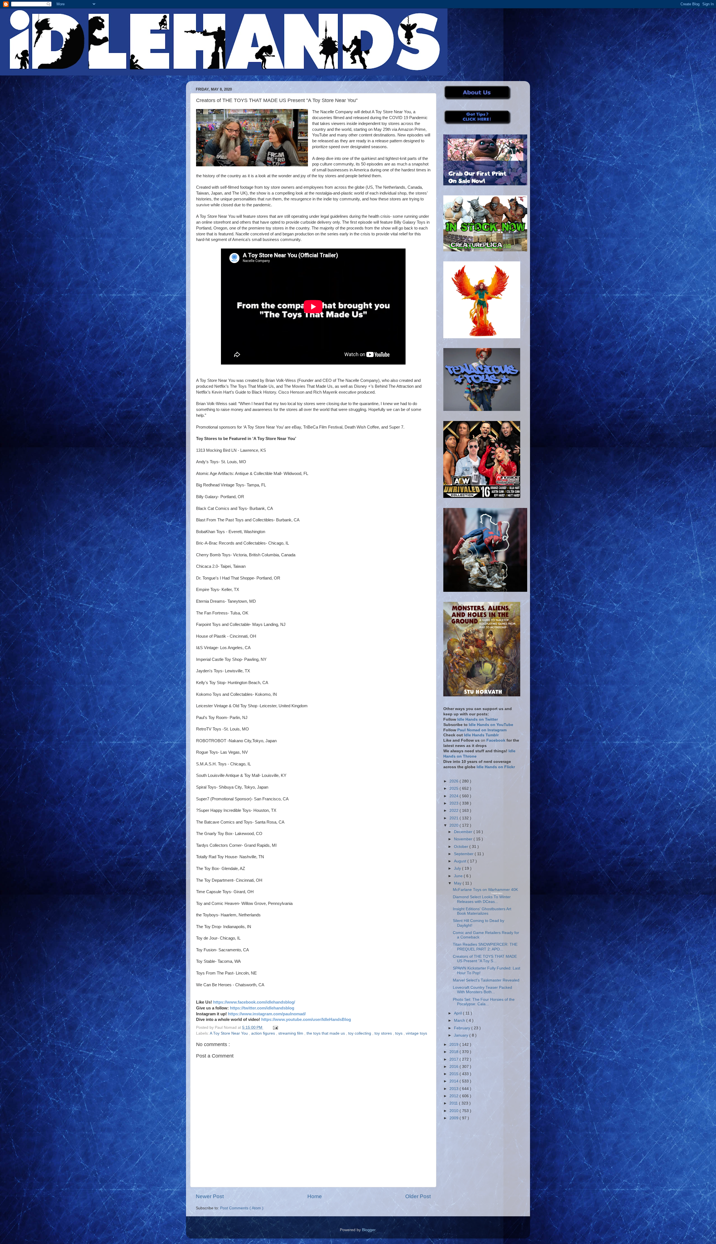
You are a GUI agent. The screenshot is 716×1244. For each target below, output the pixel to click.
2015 (454, 1074)
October (461, 847)
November (464, 839)
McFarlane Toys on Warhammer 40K (485, 890)
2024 (454, 796)
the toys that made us (326, 1033)
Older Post (418, 1196)
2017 (454, 1059)
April (458, 1013)
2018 (454, 1052)
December (464, 832)
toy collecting (360, 1033)
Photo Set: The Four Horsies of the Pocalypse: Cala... (484, 1001)
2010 (454, 1111)
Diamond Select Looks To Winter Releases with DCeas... (482, 899)
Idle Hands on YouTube (491, 725)
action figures (263, 1033)
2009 (454, 1118)
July (458, 868)
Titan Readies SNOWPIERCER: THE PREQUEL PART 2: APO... (485, 946)
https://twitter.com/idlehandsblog (262, 1008)
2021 (454, 818)
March (460, 1020)
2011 (454, 1103)
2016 (454, 1067)
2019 (454, 1044)
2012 (454, 1096)
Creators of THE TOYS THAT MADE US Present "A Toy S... (485, 958)
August (460, 861)
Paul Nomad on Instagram (482, 730)
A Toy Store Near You (229, 1033)
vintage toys (416, 1033)
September (464, 854)
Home (314, 1196)
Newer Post (210, 1196)
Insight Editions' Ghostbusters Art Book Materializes (482, 911)
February (462, 1028)
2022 (454, 810)
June (459, 876)
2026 (454, 781)
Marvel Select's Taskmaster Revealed (486, 980)
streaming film (291, 1033)
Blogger (368, 1230)
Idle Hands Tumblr (481, 735)
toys (399, 1033)
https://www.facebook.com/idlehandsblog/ (254, 1002)
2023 (454, 803)
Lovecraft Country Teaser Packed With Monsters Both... (482, 989)
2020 (454, 825)
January (461, 1035)
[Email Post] (274, 1027)
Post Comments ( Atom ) (241, 1208)
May (458, 883)
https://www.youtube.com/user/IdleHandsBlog (306, 1019)
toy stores (384, 1033)
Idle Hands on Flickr (496, 767)
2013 (454, 1089)
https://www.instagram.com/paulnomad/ (267, 1014)
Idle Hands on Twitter (477, 719)
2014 (454, 1081)
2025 (454, 788)
